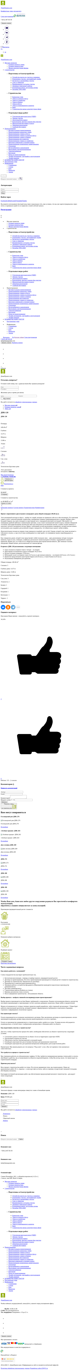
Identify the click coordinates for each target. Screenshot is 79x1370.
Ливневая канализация (19, 125)
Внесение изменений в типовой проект (21, 142)
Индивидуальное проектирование (19, 130)
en (5, 52)
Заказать (4, 1106)
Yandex (24, 201)
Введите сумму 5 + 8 (7, 800)
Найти (21, 1139)
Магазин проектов (11, 63)
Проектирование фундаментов (18, 139)
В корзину (4, 494)
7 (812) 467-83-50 (6, 339)
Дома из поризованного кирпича (23, 105)
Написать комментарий (9, 788)
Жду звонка (6, 398)
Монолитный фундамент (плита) (23, 123)
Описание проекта (7, 507)
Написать (4, 802)
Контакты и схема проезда (32, 1178)
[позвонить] (2, 1123)
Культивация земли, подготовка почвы (25, 87)
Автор (3, 792)
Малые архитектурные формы (18, 68)
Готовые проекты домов (16, 64)
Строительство (9, 70)
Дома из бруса (17, 104)
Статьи (10, 167)
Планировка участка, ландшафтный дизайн (26, 79)
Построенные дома (11, 161)
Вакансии (11, 170)
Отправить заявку (7, 961)
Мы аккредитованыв (8, 475)
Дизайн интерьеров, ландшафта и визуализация (24, 156)
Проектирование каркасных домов (19, 132)
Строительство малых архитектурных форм (26, 109)
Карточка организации (8, 963)
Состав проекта (18, 507)
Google (13, 201)
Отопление (12, 146)
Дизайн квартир (13, 158)
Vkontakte (19, 201)
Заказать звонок (6, 23)
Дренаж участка (17, 118)
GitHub (9, 201)
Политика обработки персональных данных (15, 1368)
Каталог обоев (19, 337)
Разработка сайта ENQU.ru (39, 1368)
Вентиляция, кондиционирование (19, 149)
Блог (10, 168)
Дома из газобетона (18, 100)
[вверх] (2, 1130)
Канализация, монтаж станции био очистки (26, 122)
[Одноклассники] (8, 607)
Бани (14, 107)
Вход (3, 193)
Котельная (11, 153)
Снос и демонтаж (18, 82)
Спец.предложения (7, 16)
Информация (9, 163)
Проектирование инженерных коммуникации (23, 144)
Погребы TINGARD (19, 89)
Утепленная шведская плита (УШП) (24, 116)
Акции (10, 172)
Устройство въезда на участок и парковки (26, 77)
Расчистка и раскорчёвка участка (23, 81)
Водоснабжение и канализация (18, 148)
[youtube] (7, 29)
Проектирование (10, 128)
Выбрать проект (17, 342)
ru (2, 49)
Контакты (6, 47)
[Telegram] (13, 607)
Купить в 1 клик (6, 503)
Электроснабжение (14, 151)
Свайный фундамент (19, 127)
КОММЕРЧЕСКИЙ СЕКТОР (14, 160)
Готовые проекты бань (15, 66)
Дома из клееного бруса (20, 98)
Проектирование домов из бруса (19, 134)
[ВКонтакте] (3, 607)
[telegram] (7, 39)
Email (2, 794)
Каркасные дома (17, 97)
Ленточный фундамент (20, 120)
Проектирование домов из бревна (19, 137)
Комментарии (39, 507)
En (13, 337)
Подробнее (4, 827)
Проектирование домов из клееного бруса (22, 135)
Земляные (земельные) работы (22, 86)
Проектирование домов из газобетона (20, 141)
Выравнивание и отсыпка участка (23, 84)
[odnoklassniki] (7, 43)
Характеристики (29, 507)
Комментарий (5, 798)
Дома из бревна (17, 102)
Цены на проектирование (16, 154)
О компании (12, 165)
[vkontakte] (7, 34)
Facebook (4, 201)
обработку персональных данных (26, 402)
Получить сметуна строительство (8, 806)
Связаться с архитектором (9, 479)
